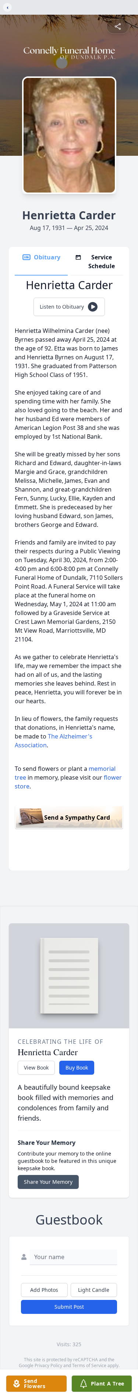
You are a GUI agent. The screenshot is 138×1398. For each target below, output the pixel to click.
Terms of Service (89, 1365)
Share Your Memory (48, 1181)
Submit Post (69, 1306)
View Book (36, 1067)
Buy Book (77, 1067)
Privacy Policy (48, 1365)
